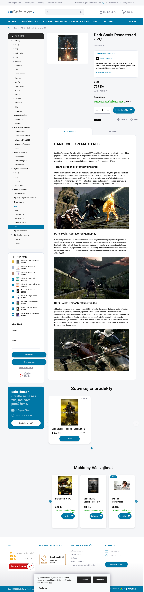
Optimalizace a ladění (22, 169)
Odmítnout (84, 580)
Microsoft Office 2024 (22, 136)
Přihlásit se (29, 355)
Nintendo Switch (20, 223)
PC (16, 227)
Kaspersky (18, 78)
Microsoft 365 (20, 132)
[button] (91, 448)
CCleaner (18, 181)
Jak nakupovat (29, 3)
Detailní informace (103, 72)
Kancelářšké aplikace (22, 127)
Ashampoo (18, 185)
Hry (15, 206)
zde (50, 583)
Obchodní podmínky (55, 3)
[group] (65, 501)
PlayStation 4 (19, 214)
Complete (18, 111)
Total (17, 70)
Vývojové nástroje (20, 231)
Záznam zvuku (20, 194)
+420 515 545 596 (24, 415)
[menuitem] (13, 21)
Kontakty (41, 3)
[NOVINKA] (122, 486)
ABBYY (17, 148)
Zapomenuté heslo (26, 368)
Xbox (16, 210)
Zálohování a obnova (21, 235)
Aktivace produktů (14, 3)
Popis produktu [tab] (70, 131)
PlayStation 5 (19, 218)
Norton (17, 90)
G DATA (17, 94)
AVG (16, 49)
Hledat (81, 12)
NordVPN (18, 99)
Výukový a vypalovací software (25, 198)
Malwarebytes (20, 74)
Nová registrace (29, 362)
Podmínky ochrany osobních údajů (83, 565)
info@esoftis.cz (23, 410)
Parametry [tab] (113, 131)
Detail (70, 438)
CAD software (20, 165)
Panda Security (20, 86)
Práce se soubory (20, 189)
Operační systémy (20, 115)
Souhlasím (100, 580)
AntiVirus (18, 66)
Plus (16, 107)
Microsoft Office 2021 (22, 140)
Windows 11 (19, 123)
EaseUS (17, 243)
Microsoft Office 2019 (22, 144)
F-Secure (18, 61)
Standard (18, 103)
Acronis (17, 239)
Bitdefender (19, 53)
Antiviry (17, 41)
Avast (17, 45)
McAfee (17, 82)
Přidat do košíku (121, 110)
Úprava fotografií (21, 161)
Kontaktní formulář (26, 423)
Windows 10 (19, 119)
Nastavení (43, 588)
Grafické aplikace (20, 152)
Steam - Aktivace (106, 58)
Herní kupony (19, 202)
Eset (16, 57)
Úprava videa (19, 156)
